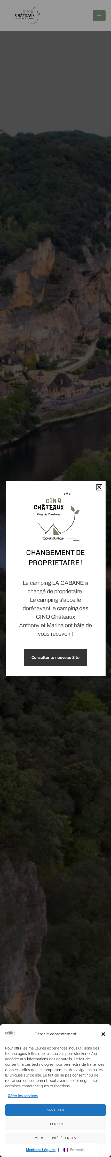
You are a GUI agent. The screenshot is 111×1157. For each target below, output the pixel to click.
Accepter (55, 1109)
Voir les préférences (55, 1138)
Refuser (55, 1124)
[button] (103, 1034)
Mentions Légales (41, 1150)
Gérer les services (23, 1096)
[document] (55, 578)
